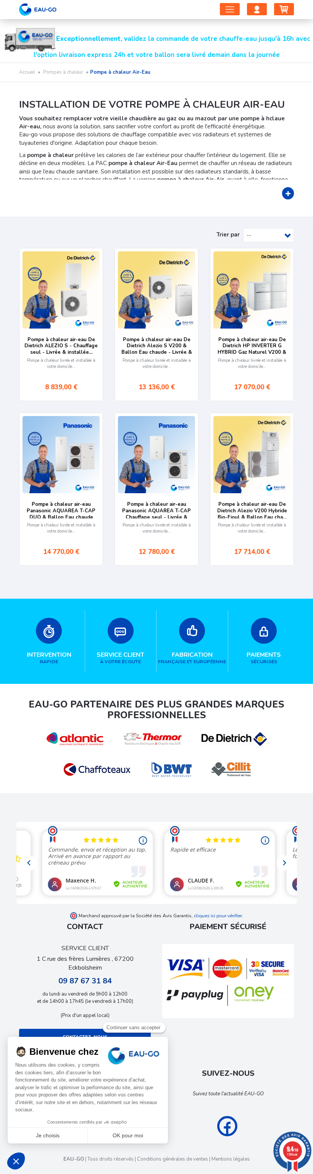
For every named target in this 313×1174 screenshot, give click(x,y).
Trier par (228, 234)
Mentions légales (230, 1159)
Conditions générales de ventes (172, 1159)
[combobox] (268, 235)
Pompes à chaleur (63, 72)
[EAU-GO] (37, 8)
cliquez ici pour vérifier (218, 915)
